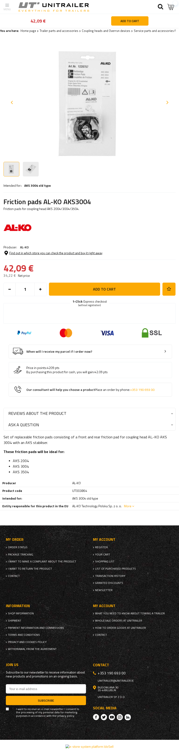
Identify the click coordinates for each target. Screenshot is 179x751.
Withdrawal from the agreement (32, 649)
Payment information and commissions (36, 627)
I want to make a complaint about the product (42, 561)
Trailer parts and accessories (59, 30)
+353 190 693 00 (142, 389)
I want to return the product (30, 568)
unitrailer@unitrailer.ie (116, 680)
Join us (12, 665)
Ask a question (23, 425)
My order (15, 539)
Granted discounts (109, 583)
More (127, 506)
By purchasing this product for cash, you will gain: (60, 372)
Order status (18, 547)
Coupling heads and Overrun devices (106, 30)
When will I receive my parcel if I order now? (59, 351)
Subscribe (46, 700)
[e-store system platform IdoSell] (89, 746)
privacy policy (65, 715)
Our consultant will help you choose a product (90, 390)
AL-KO (24, 247)
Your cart (102, 554)
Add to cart (104, 289)
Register (101, 547)
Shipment (14, 620)
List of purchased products (115, 568)
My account (104, 539)
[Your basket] (171, 7)
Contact (14, 576)
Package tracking (20, 554)
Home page (28, 30)
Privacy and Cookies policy (27, 642)
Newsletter (104, 590)
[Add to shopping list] (169, 289)
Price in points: (36, 368)
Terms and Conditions (24, 634)
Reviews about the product (37, 413)
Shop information (21, 613)
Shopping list (104, 561)
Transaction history (110, 576)
